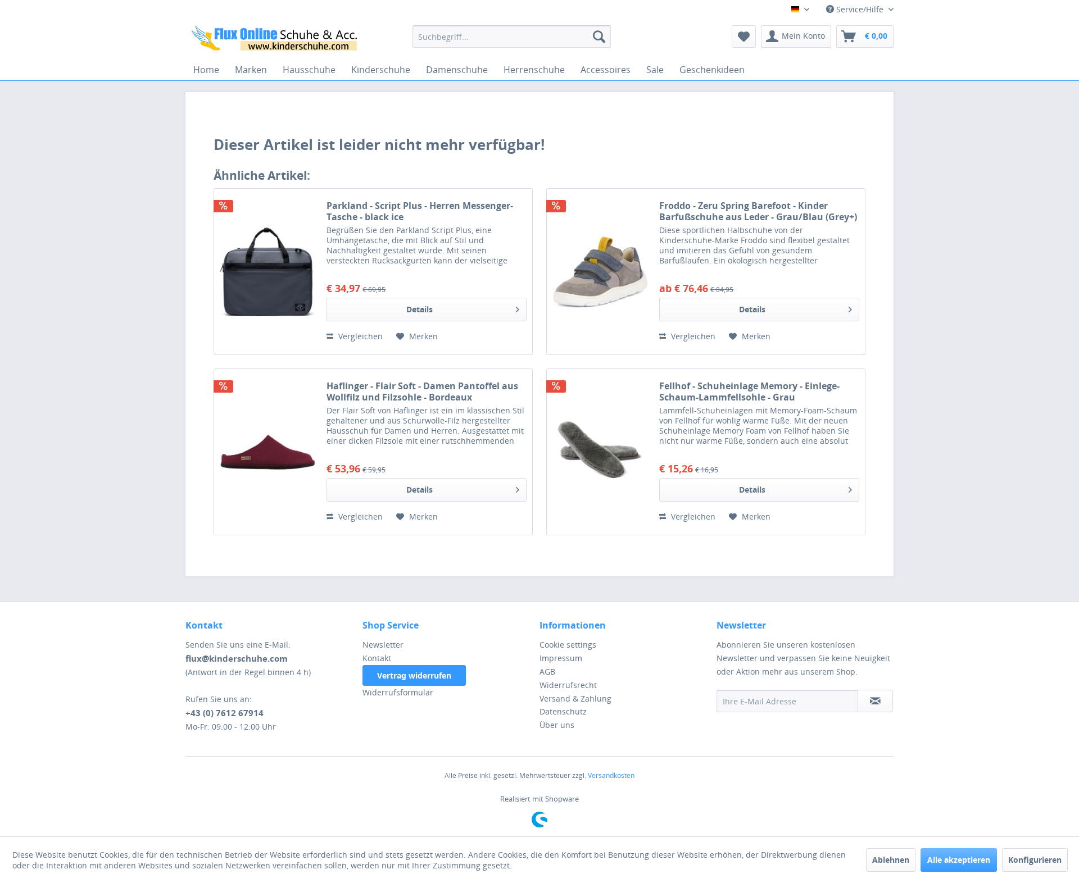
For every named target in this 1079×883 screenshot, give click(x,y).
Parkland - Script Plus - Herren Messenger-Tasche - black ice (420, 211)
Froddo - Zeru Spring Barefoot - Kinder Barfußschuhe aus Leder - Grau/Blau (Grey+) (758, 211)
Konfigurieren (1035, 859)
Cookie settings (568, 644)
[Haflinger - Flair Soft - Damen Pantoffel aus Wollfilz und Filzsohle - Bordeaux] (267, 452)
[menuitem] (511, 36)
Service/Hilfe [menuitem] (860, 9)
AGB (547, 671)
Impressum (561, 658)
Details (419, 309)
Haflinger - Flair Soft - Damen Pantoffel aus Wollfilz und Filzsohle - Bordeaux (422, 391)
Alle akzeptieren (958, 859)
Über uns (557, 725)
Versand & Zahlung (575, 698)
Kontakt (376, 658)
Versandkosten (611, 775)
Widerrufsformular (397, 692)
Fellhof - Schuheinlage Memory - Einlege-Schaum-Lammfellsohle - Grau (749, 391)
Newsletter (383, 644)
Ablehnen (890, 859)
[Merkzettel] (744, 36)
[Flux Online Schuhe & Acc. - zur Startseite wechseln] (276, 39)
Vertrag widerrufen (414, 675)
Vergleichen (359, 336)
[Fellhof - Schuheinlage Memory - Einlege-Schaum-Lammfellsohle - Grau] (600, 452)
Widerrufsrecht (568, 685)
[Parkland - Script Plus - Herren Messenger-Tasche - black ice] (267, 271)
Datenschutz (563, 711)
